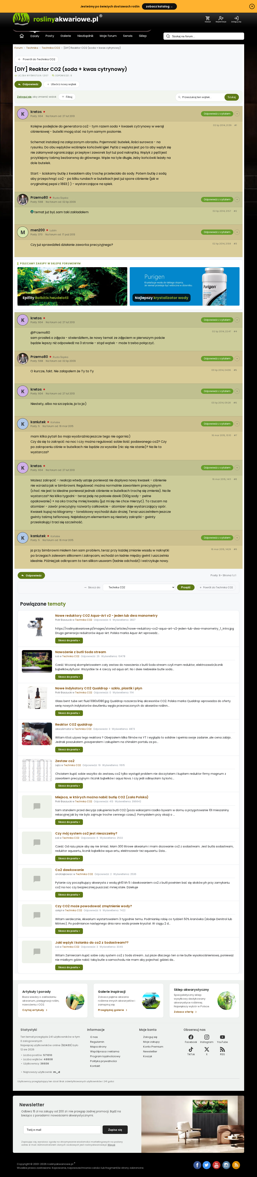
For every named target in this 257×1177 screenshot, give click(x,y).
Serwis (128, 36)
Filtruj (69, 96)
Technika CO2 (51, 48)
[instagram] (226, 1168)
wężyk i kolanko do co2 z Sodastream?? (91, 942)
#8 (235, 479)
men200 (38, 230)
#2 (235, 211)
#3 (235, 243)
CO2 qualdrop (73, 724)
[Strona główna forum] (21, 35)
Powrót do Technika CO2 (39, 59)
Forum (18, 48)
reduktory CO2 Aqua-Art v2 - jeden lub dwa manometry (106, 615)
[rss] (236, 1168)
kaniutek (38, 422)
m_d (56, 1072)
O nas (94, 1037)
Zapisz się (115, 1129)
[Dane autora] (237, 113)
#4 (235, 331)
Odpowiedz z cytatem (217, 113)
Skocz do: (94, 587)
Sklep (143, 36)
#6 (235, 402)
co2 (64, 761)
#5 (235, 370)
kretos (36, 112)
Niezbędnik (85, 36)
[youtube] (216, 1168)
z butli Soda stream (80, 652)
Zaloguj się (24, 96)
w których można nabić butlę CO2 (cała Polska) (101, 797)
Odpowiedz (30, 84)
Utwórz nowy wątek (63, 84)
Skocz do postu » (69, 640)
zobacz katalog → (159, 6)
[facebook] (197, 1165)
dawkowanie (69, 870)
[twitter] (207, 1168)
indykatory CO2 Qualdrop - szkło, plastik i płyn (98, 688)
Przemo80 (39, 197)
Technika (32, 48)
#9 (235, 549)
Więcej (111, 1144)
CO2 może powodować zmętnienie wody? (93, 906)
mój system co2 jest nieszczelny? (86, 833)
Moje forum (108, 36)
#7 (235, 435)
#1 (235, 125)
